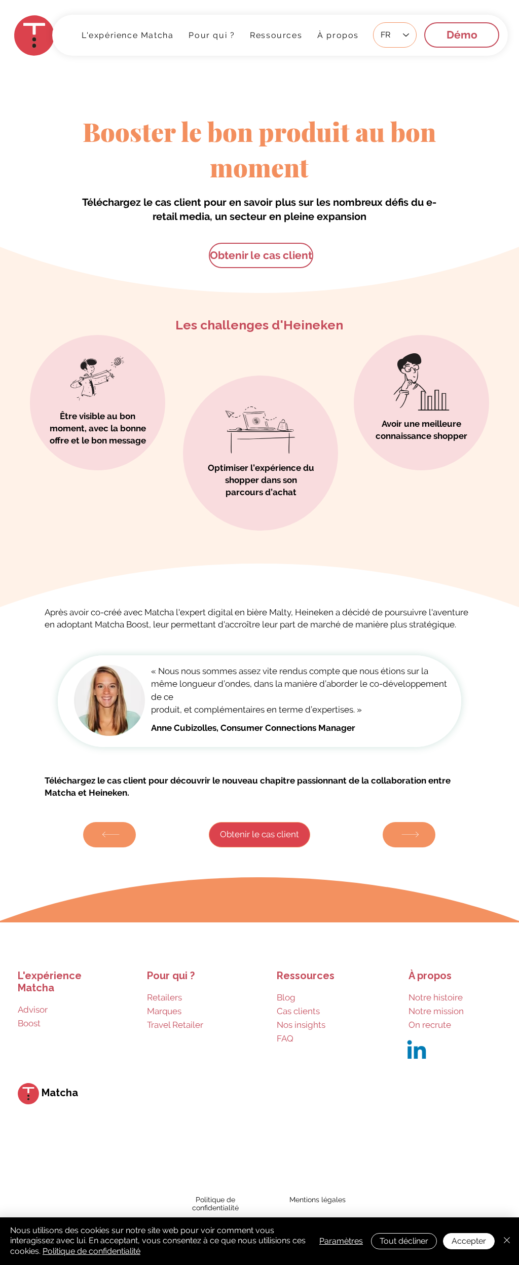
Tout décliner (404, 1241)
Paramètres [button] (341, 1241)
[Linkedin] (416, 1051)
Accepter (469, 1241)
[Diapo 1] (260, 759)
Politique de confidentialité (91, 1251)
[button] (276, 35)
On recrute (430, 1025)
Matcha (60, 1093)
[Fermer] (507, 1241)
